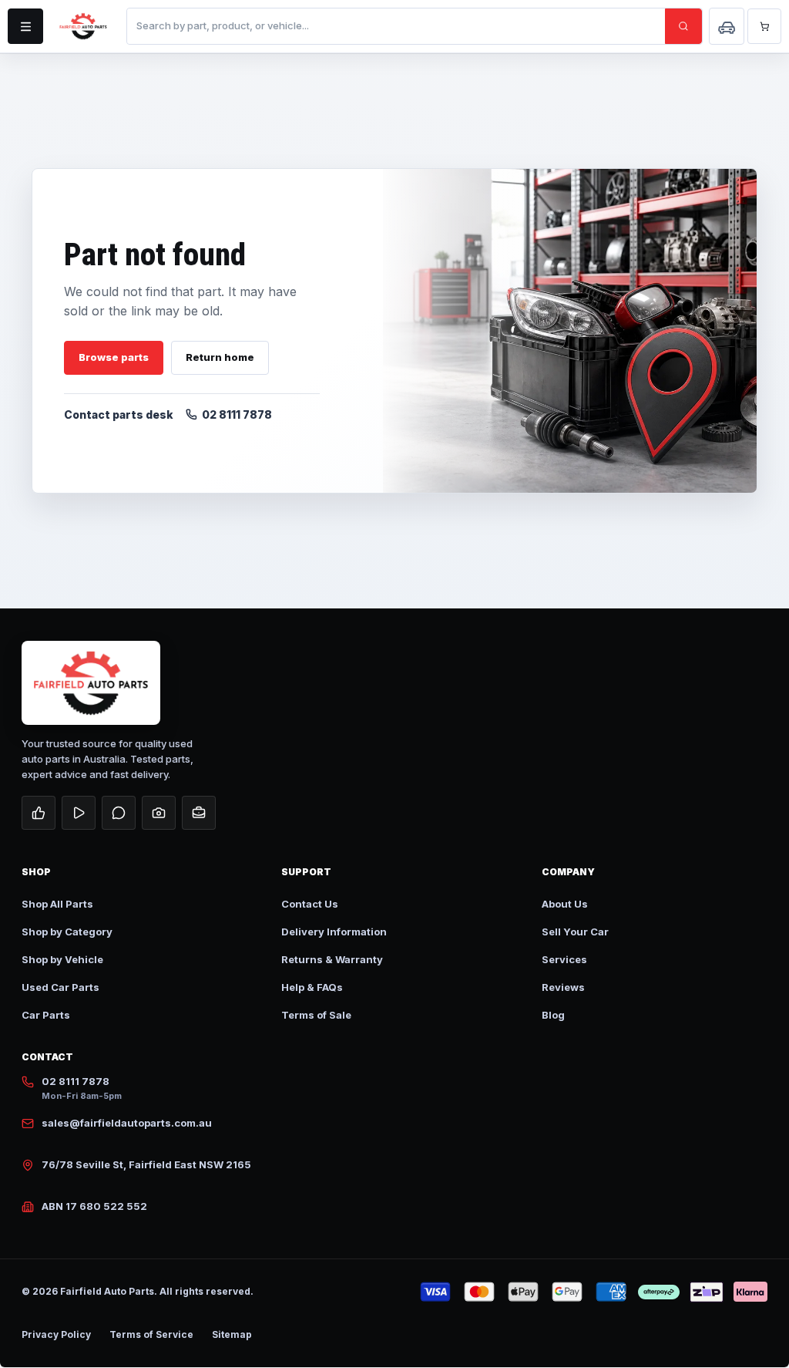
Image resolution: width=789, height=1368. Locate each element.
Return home (220, 357)
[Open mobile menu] (25, 26)
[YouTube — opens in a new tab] (79, 813)
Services (564, 959)
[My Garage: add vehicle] (726, 26)
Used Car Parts (60, 987)
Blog (553, 1015)
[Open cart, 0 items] (764, 26)
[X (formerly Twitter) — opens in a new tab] (119, 813)
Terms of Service (151, 1334)
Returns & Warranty (332, 959)
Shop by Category (67, 931)
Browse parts (114, 357)
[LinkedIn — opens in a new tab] (199, 813)
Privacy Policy (56, 1334)
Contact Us (309, 904)
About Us (565, 904)
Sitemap (232, 1334)
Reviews (563, 987)
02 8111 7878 (237, 414)
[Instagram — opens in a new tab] (159, 813)
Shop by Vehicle (62, 959)
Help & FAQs (312, 987)
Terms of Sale (316, 1015)
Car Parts (46, 1015)
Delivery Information (334, 931)
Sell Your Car (575, 931)
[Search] (683, 26)
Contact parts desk (118, 414)
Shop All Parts (57, 904)
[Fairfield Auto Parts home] (83, 26)
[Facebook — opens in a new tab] (38, 813)
